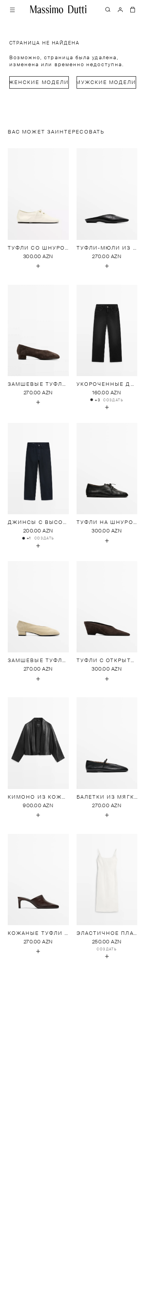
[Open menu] (12, 9)
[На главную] (58, 9)
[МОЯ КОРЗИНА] (132, 9)
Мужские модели (106, 82)
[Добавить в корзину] (38, 266)
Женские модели (39, 82)
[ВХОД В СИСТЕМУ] (120, 9)
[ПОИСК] (108, 9)
